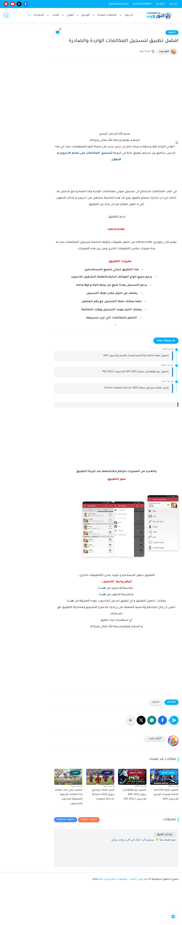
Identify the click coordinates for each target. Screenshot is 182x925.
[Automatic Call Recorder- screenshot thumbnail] (163, 522)
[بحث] (6, 15)
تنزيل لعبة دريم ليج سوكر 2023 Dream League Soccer (136, 388)
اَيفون (70, 15)
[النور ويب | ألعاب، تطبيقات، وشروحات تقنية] (159, 15)
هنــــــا (102, 594)
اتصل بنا (160, 4)
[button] (162, 720)
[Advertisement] (116, 94)
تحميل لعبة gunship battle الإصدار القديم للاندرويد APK (136, 355)
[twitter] (19, 4)
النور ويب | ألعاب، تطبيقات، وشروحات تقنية (122, 879)
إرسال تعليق (164, 834)
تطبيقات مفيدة (107, 15)
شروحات (38, 15)
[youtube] (12, 4)
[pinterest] (6, 4)
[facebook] (25, 4)
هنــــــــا (102, 588)
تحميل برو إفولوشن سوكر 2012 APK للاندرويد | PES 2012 (135, 371)
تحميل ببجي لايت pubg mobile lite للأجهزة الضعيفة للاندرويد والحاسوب (68, 797)
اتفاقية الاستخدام (142, 4)
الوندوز (85, 15)
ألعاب (55, 15)
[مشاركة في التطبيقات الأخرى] (130, 720)
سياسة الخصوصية (119, 4)
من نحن (173, 4)
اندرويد (128, 15)
